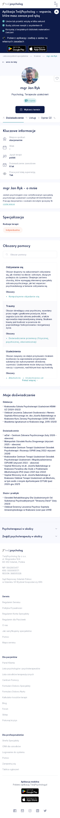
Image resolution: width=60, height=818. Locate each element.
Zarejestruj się (9, 763)
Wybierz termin (32, 109)
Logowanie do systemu (13, 752)
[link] (9, 62)
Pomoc (5, 637)
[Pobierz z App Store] (37, 49)
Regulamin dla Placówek (14, 619)
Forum (5, 709)
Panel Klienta (8, 662)
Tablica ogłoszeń (10, 769)
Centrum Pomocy (10, 680)
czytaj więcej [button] (9, 204)
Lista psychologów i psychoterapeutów (21, 668)
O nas (5, 625)
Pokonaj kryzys (9, 720)
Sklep (5, 714)
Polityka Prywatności (12, 608)
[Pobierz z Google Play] (16, 49)
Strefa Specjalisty (10, 740)
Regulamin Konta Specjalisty (15, 613)
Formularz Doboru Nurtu (13, 691)
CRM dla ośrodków (11, 746)
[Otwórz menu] (56, 4)
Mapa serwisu (9, 642)
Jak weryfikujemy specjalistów (17, 631)
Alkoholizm (15, 378)
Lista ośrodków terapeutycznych (18, 674)
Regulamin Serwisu (11, 602)
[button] (57, 78)
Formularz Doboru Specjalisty (16, 686)
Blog (4, 703)
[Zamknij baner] (56, 11)
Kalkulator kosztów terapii (14, 697)
